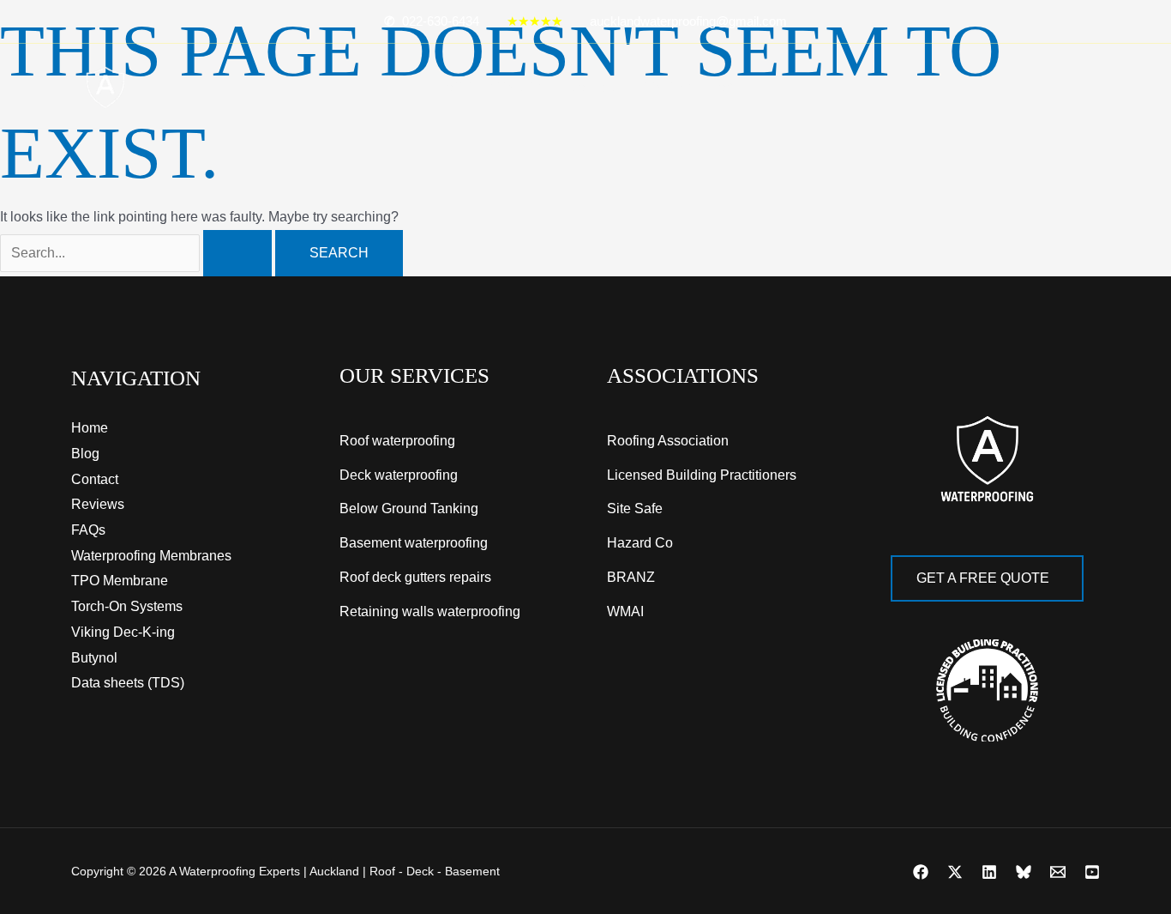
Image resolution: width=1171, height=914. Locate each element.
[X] (955, 872)
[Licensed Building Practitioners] (701, 475)
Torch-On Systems (127, 606)
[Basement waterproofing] (413, 543)
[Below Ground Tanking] (408, 509)
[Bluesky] (1023, 872)
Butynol (94, 658)
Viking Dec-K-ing (123, 632)
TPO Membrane (119, 580)
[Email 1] (1058, 872)
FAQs (88, 530)
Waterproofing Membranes (151, 555)
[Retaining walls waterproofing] (429, 612)
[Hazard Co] (640, 543)
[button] (547, 88)
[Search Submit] (237, 253)
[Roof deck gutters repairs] (415, 577)
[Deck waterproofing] (398, 475)
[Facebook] (920, 872)
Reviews (665, 87)
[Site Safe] (635, 509)
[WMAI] (625, 612)
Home (453, 87)
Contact (597, 87)
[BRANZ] (631, 577)
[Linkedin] (989, 872)
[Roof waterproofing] (397, 441)
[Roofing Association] (668, 441)
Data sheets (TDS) (127, 682)
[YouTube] (1092, 872)
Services (512, 87)
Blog (719, 87)
